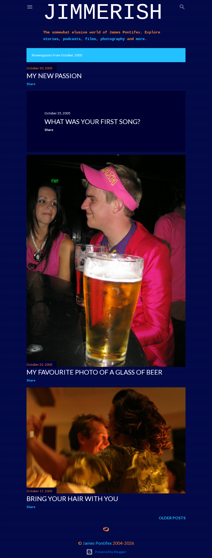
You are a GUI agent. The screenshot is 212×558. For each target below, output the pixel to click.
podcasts (72, 39)
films (90, 39)
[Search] (182, 5)
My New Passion (54, 76)
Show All (172, 55)
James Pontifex (97, 543)
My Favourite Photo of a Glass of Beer (94, 372)
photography (112, 39)
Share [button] (30, 84)
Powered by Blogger (110, 552)
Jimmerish (102, 12)
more (140, 39)
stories (51, 39)
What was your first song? (92, 121)
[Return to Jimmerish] (106, 529)
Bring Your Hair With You (72, 498)
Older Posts (172, 517)
